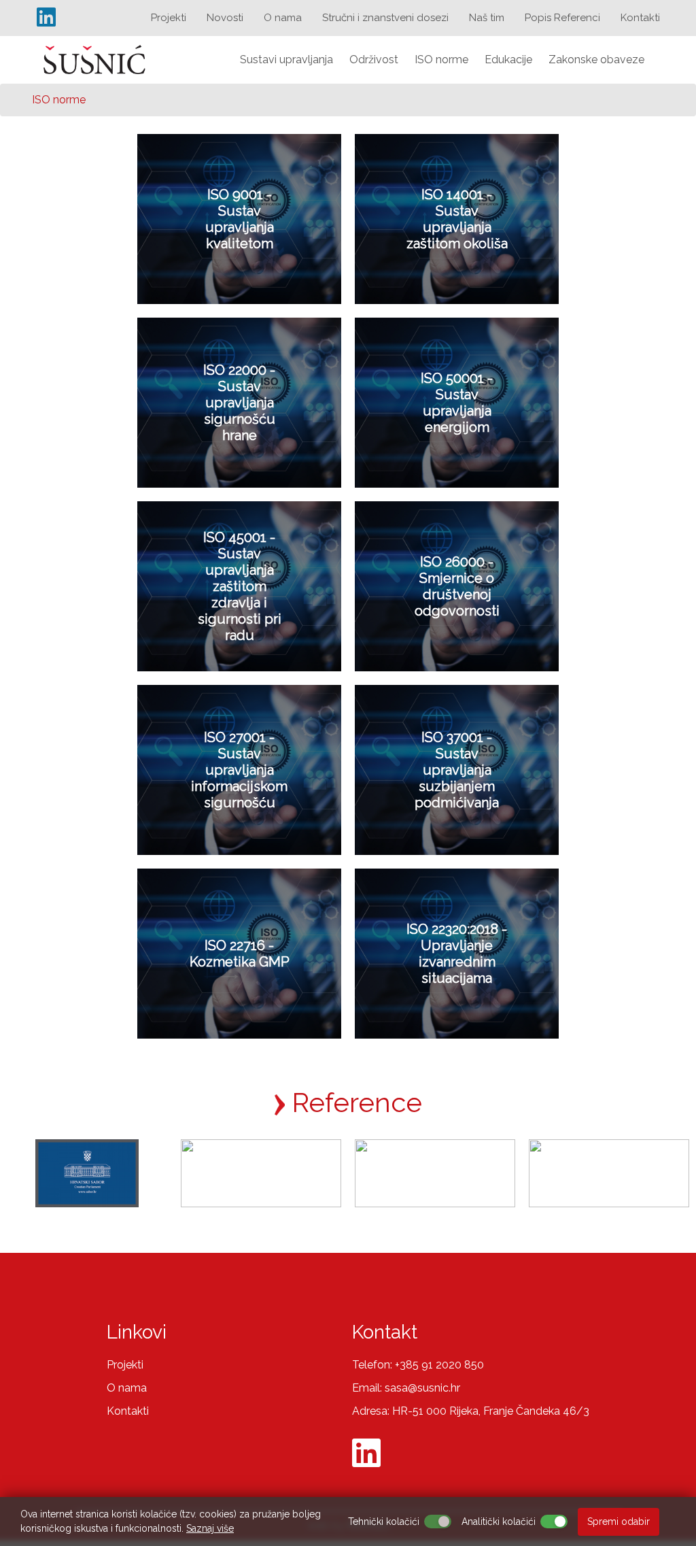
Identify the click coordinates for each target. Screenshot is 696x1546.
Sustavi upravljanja (286, 59)
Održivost (373, 59)
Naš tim (486, 18)
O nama (283, 18)
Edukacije (508, 59)
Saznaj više (210, 1528)
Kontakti (640, 18)
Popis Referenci (562, 18)
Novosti (225, 18)
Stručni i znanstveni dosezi (385, 18)
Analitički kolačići (499, 1521)
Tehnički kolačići (383, 1521)
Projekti (168, 18)
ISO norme (441, 59)
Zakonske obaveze (596, 59)
